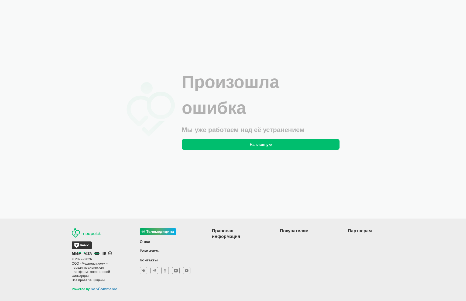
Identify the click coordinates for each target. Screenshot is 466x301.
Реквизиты (150, 251)
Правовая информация (226, 234)
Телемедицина (160, 231)
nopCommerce (104, 289)
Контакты (149, 260)
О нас (145, 242)
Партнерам (360, 231)
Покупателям (294, 231)
